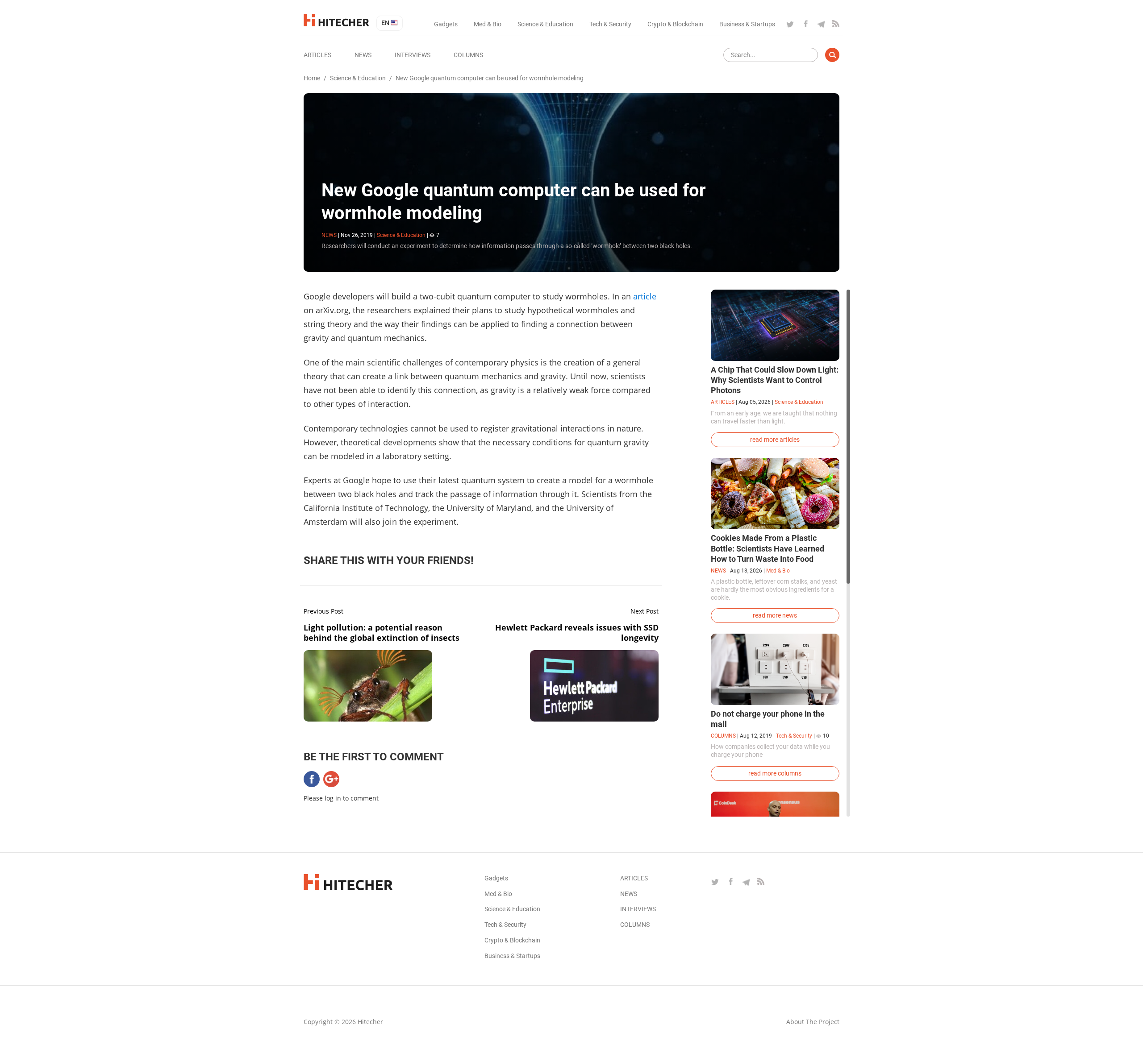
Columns (468, 54)
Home (312, 78)
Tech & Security (610, 24)
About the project (812, 1021)
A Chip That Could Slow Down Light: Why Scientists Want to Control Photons (774, 380)
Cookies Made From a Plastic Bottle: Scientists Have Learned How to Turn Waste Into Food (767, 548)
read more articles (775, 439)
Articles (317, 54)
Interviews (412, 54)
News (363, 54)
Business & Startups (747, 24)
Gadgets (446, 24)
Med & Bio (487, 24)
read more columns (774, 773)
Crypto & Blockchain (675, 24)
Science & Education (545, 24)
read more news (775, 615)
